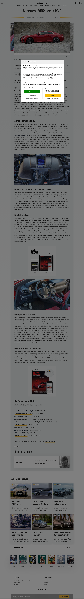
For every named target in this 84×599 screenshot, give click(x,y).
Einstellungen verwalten (32, 95)
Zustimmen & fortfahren (32, 91)
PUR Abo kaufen (53, 95)
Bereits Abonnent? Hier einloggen (53, 98)
